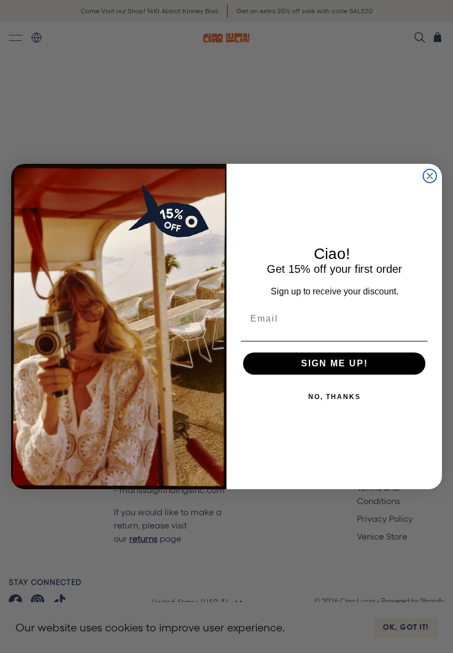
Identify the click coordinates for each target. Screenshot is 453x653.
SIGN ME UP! (334, 363)
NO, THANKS (334, 397)
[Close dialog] (429, 176)
